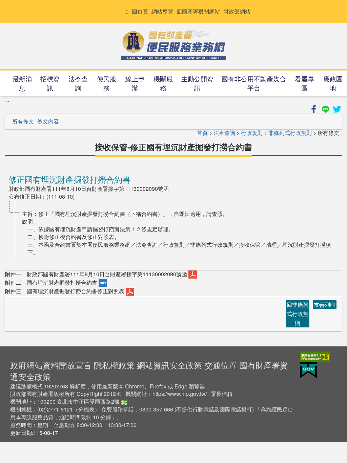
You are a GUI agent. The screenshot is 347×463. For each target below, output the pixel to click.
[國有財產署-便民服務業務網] (173, 45)
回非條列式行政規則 (297, 314)
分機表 (86, 409)
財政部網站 (236, 11)
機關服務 (163, 83)
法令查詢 (78, 83)
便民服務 (106, 83)
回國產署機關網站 (198, 11)
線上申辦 (135, 83)
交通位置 (220, 365)
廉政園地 (333, 83)
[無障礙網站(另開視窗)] (315, 356)
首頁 (202, 133)
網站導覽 (162, 11)
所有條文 (23, 121)
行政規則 (252, 133)
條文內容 (48, 121)
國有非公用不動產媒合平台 (254, 83)
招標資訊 (50, 83)
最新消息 (22, 83)
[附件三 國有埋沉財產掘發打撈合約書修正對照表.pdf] (130, 291)
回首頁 (140, 11)
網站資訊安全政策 (169, 365)
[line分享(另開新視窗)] (326, 108)
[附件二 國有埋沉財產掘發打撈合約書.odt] (103, 282)
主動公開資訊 (197, 83)
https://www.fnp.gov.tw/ (179, 394)
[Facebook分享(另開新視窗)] (314, 108)
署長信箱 (221, 394)
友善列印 (324, 304)
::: (126, 11)
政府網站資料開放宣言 (50, 365)
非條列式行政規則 (290, 133)
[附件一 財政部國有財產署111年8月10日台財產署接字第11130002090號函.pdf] (192, 274)
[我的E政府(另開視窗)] (308, 369)
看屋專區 (304, 83)
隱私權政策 (114, 365)
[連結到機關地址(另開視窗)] (124, 401)
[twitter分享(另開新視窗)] (337, 108)
